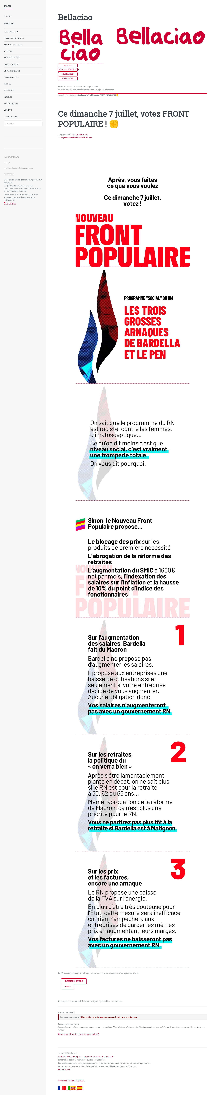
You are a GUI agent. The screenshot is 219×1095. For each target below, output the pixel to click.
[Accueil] (81, 62)
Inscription (68, 74)
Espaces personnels (68, 70)
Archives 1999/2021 (13, 45)
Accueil (61, 95)
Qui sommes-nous (92, 1056)
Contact (61, 1056)
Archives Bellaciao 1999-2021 (71, 1080)
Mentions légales (74, 1056)
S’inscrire (74, 1034)
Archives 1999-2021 (11, 156)
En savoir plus (64, 1069)
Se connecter (108, 1056)
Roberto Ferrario (80, 134)
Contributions (70, 95)
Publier (68, 65)
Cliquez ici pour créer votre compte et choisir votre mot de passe (109, 1017)
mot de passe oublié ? (89, 1034)
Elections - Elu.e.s (74, 981)
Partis (68, 987)
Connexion (67, 78)
